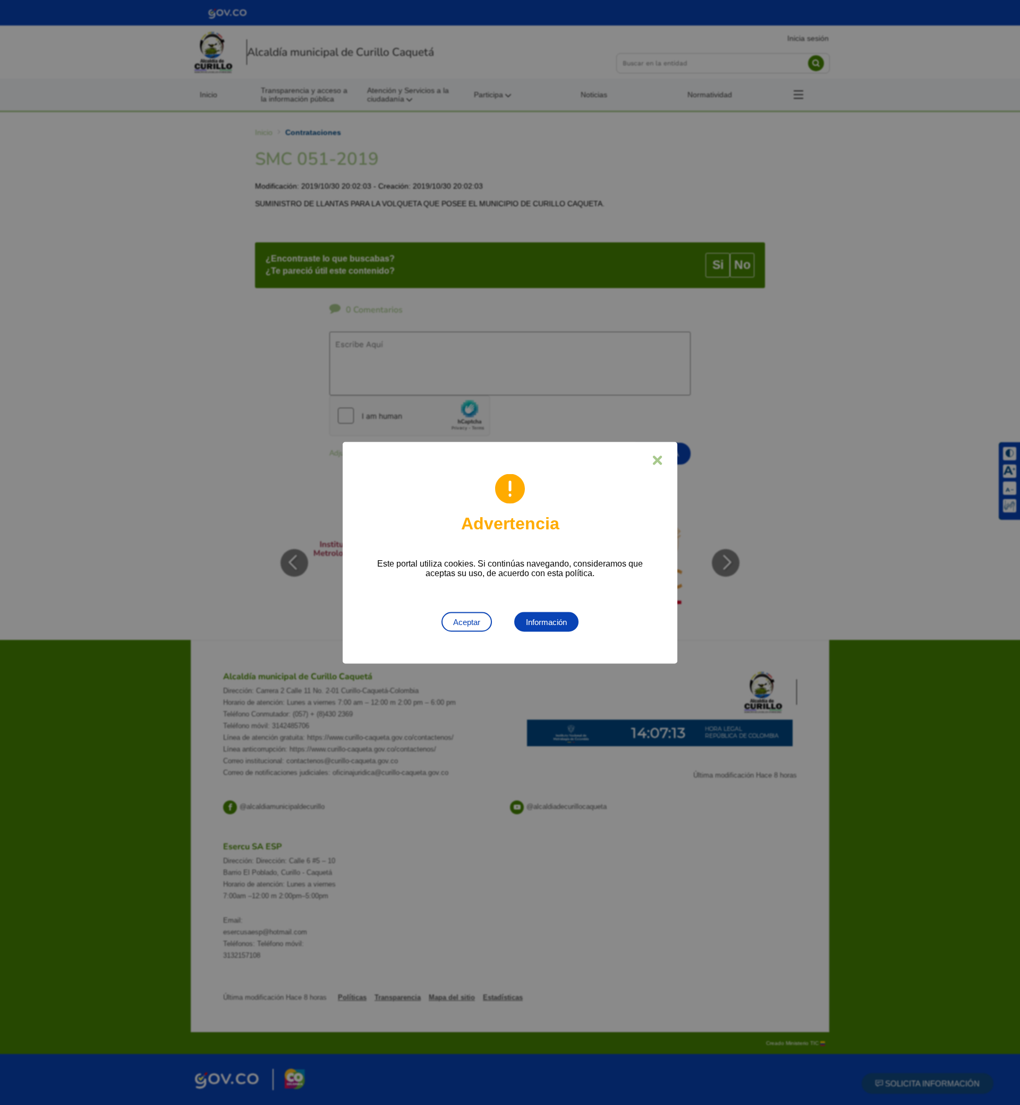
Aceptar (466, 621)
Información (546, 621)
